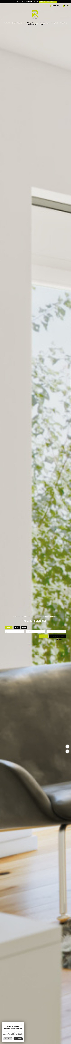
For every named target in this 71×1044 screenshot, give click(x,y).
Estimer (20, 23)
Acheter (6, 23)
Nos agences (54, 23)
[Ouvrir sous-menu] (10, 23)
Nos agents (64, 23)
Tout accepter (18, 1038)
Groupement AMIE (33, 24)
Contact (42, 24)
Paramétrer (8, 1038)
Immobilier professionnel (31, 23)
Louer (13, 23)
